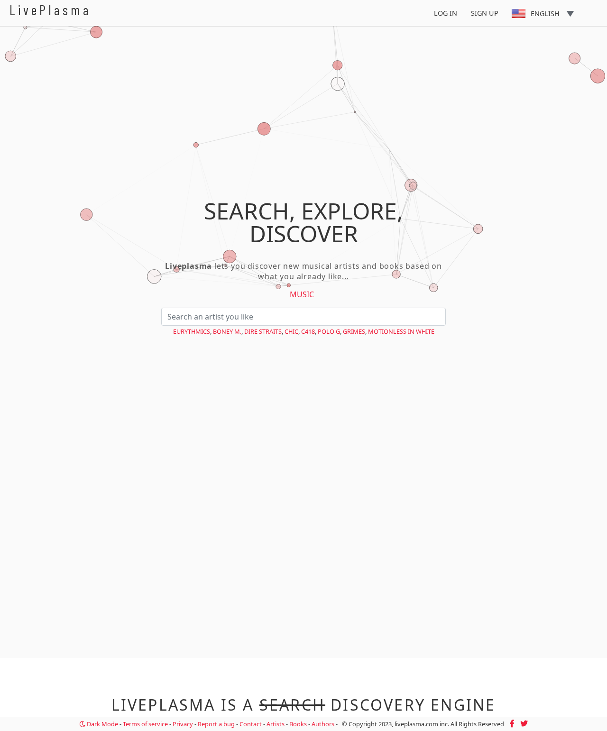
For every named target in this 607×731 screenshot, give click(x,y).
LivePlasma (50, 9)
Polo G (329, 331)
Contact (250, 724)
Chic (291, 331)
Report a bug (216, 724)
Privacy (183, 724)
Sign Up (484, 13)
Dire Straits (263, 331)
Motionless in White (401, 331)
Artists (276, 724)
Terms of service (145, 724)
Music (302, 294)
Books (298, 724)
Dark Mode (101, 724)
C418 (308, 331)
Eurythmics (191, 331)
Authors (323, 724)
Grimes (354, 331)
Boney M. (227, 331)
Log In (445, 13)
